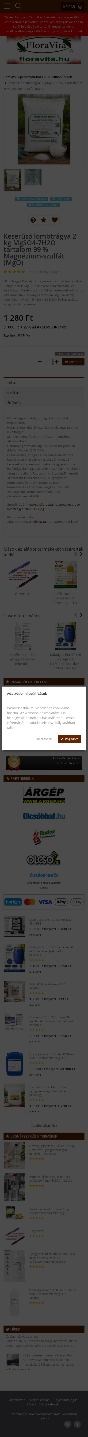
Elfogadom (70, 739)
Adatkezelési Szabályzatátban (52, 723)
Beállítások (44, 739)
